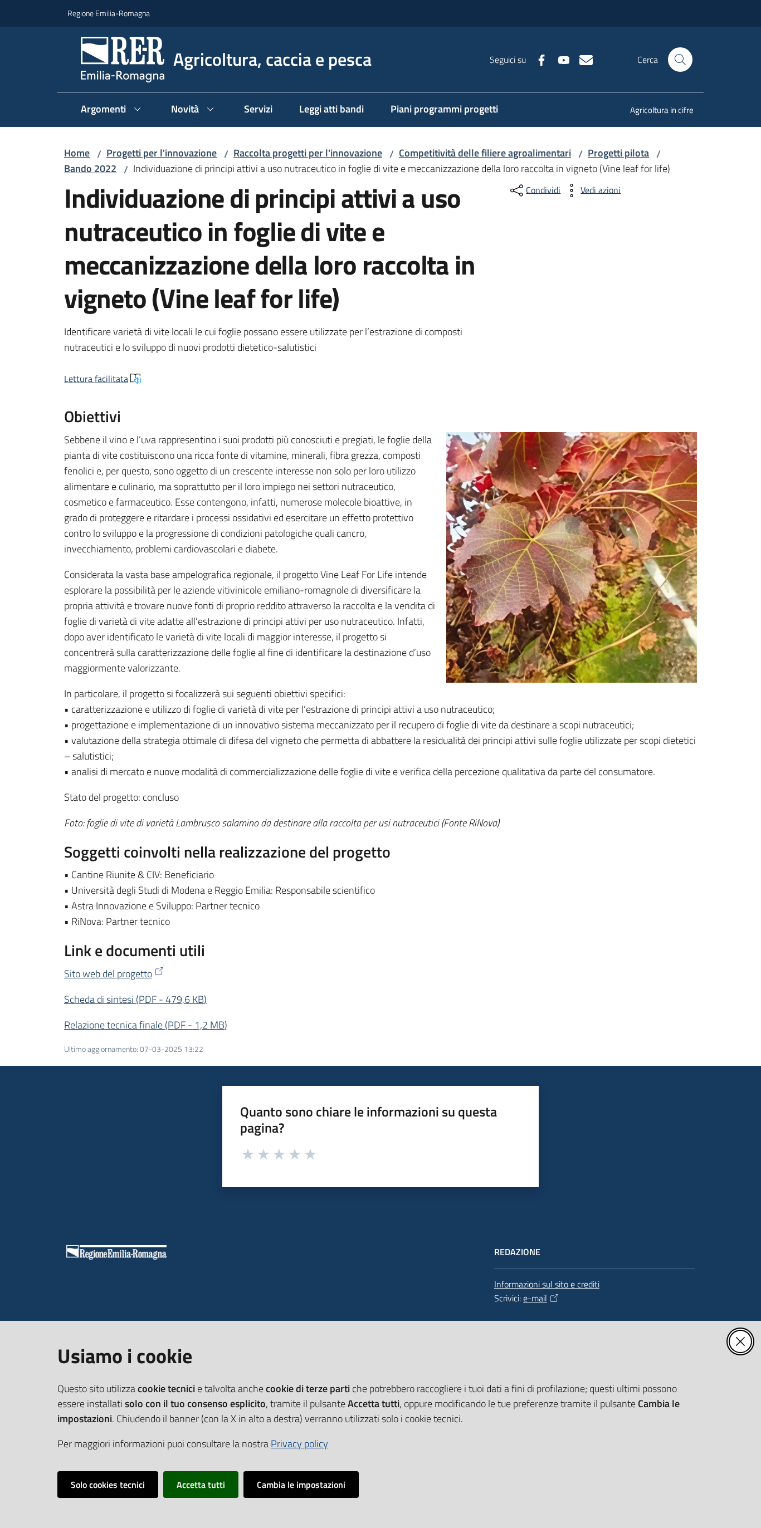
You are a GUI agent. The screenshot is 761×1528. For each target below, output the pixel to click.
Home (77, 152)
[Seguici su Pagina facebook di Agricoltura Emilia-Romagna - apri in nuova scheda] (537, 59)
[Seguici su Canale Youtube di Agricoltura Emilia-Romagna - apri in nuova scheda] (559, 59)
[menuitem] (655, 111)
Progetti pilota (618, 152)
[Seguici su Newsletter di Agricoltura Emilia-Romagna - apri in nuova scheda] (581, 59)
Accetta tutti (201, 1484)
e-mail (535, 1298)
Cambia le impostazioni (301, 1484)
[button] (680, 59)
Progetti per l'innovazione (161, 152)
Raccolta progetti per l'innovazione (307, 152)
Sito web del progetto (108, 973)
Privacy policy (299, 1443)
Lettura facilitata (96, 378)
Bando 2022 (90, 168)
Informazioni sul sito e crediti (546, 1284)
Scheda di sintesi (135, 999)
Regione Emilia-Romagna (108, 13)
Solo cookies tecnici (108, 1484)
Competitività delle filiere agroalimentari (485, 152)
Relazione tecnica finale (145, 1024)
